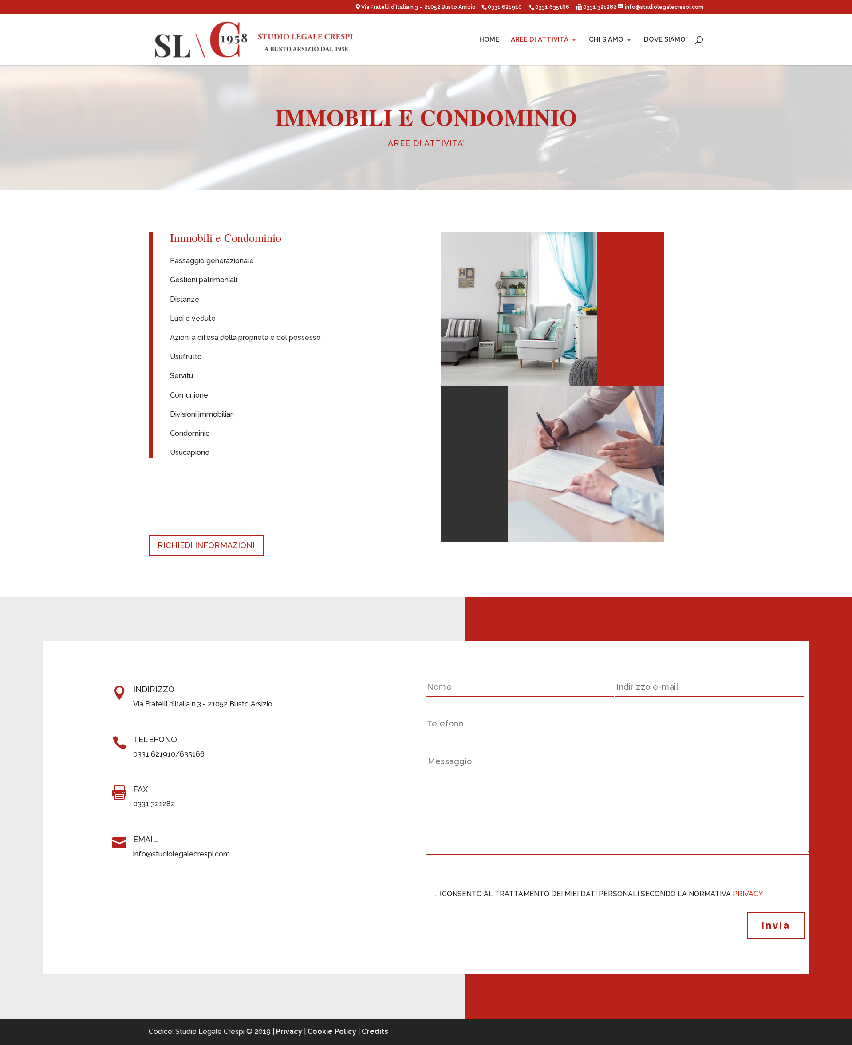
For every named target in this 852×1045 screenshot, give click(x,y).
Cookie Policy (332, 1031)
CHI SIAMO (606, 39)
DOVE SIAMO (665, 39)
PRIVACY (748, 894)
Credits (375, 1031)
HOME (489, 39)
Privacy (289, 1031)
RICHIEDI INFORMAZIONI (206, 545)
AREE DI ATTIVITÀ (539, 39)
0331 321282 (599, 7)
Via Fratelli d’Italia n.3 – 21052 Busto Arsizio (419, 7)
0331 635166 (552, 7)
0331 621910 (505, 7)
